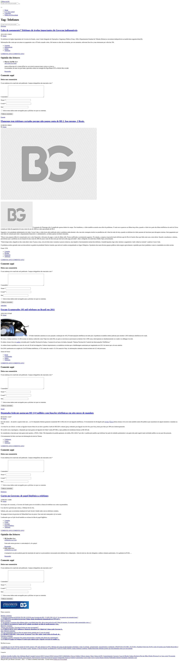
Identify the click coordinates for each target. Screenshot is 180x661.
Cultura (131, 656)
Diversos (3, 26)
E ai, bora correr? (9, 12)
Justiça (6, 358)
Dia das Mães (144, 656)
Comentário (4, 97)
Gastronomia (79, 657)
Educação (9, 657)
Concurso (116, 656)
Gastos (6, 441)
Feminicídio (61, 657)
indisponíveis (8, 47)
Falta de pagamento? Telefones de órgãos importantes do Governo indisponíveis (39, 30)
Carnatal (32, 656)
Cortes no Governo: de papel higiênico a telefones (24, 496)
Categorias (7, 13)
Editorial (3, 657)
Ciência (82, 656)
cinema (87, 656)
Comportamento (108, 656)
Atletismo (23, 656)
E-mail (3, 103)
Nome (3, 100)
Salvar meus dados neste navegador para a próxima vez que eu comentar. (24, 110)
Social (2, 409)
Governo (7, 45)
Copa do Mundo (124, 656)
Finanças (67, 657)
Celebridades (66, 656)
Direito (150, 656)
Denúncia (3, 492)
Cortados (7, 251)
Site (2, 107)
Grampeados (8, 356)
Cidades (77, 656)
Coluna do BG (98, 656)
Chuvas (72, 656)
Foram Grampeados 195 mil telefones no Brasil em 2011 (28, 309)
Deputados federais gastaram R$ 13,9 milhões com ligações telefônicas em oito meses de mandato (47, 413)
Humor (102, 657)
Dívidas (6, 253)
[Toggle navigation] (1, 7)
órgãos (6, 49)
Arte (18, 656)
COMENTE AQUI (7, 54)
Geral (85, 657)
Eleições (15, 657)
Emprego (38, 657)
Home (6, 10)
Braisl (6, 355)
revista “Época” (109, 422)
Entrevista (44, 657)
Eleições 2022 (22, 657)
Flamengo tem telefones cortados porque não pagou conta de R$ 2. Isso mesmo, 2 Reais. (42, 121)
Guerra (97, 657)
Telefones (7, 50)
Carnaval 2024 (48, 656)
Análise (14, 656)
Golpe (89, 657)
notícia (18, 342)
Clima (92, 656)
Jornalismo (124, 657)
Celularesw (7, 439)
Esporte (3, 117)
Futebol (72, 657)
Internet (118, 657)
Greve (93, 657)
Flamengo (7, 255)
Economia (172, 656)
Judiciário (3, 305)
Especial (50, 657)
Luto (135, 657)
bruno (4, 36)
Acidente (3, 656)
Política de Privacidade (11, 15)
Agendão (9, 656)
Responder (7, 71)
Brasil (28, 656)
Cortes (6, 522)
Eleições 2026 (30, 657)
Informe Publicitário (110, 657)
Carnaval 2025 (57, 656)
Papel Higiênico (9, 525)
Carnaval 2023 (39, 656)
